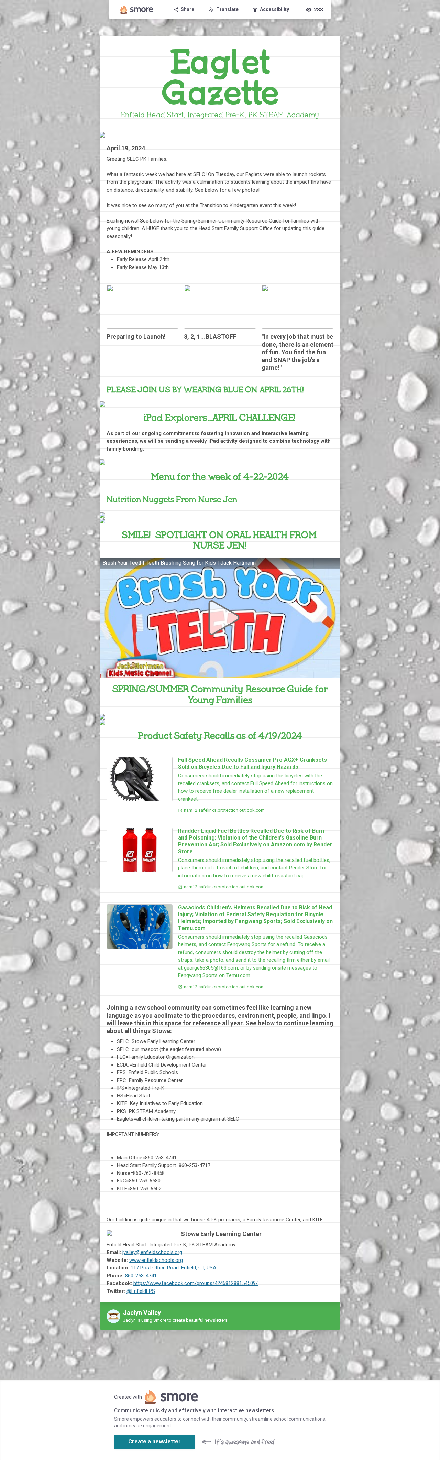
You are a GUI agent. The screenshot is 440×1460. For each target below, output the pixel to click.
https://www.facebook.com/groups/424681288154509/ (195, 1283)
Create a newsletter (154, 1441)
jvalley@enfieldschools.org (152, 1252)
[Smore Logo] (137, 9)
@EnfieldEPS (140, 1291)
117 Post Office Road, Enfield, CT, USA (173, 1268)
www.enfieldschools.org (156, 1260)
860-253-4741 (141, 1276)
